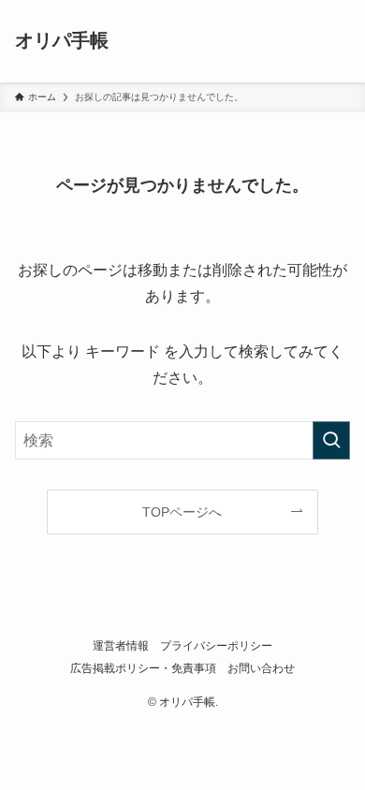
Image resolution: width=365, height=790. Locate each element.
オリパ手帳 (62, 41)
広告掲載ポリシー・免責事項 (143, 668)
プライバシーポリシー (216, 645)
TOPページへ (182, 512)
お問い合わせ (261, 668)
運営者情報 (121, 645)
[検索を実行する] (331, 440)
